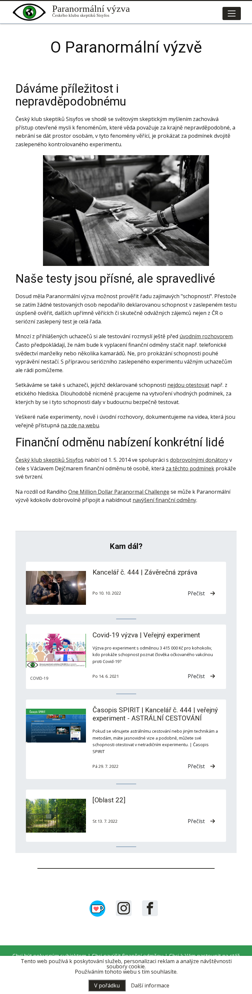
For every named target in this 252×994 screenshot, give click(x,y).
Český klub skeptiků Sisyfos (49, 459)
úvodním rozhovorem (206, 336)
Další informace (150, 985)
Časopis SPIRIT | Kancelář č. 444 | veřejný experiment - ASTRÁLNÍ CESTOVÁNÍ (155, 714)
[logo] (32, 12)
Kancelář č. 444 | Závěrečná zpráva (145, 572)
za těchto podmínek (190, 468)
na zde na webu (80, 425)
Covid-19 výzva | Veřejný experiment (146, 635)
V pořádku (107, 985)
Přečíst (196, 593)
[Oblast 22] (109, 800)
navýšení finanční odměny (164, 500)
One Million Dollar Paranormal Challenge (118, 491)
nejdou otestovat (188, 385)
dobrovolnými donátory (199, 459)
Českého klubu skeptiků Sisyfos (91, 12)
